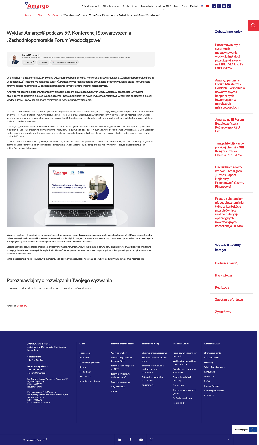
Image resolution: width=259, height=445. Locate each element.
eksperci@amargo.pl (36, 372)
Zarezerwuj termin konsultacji (66, 62)
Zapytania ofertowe (229, 299)
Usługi (135, 6)
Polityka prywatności (214, 390)
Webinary (208, 362)
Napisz (44, 62)
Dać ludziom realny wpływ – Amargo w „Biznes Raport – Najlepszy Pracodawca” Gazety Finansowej (229, 176)
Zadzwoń (30, 62)
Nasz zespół (85, 352)
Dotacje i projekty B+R (89, 362)
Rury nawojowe (118, 386)
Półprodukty (147, 6)
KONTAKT (209, 395)
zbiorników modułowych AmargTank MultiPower (39, 250)
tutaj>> (54, 81)
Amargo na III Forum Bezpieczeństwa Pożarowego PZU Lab (229, 125)
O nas (184, 6)
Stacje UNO (178, 385)
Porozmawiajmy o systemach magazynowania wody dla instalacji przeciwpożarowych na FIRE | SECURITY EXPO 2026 (229, 56)
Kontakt (194, 6)
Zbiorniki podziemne (120, 381)
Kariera (82, 367)
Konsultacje (209, 371)
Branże (114, 391)
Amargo (28, 15)
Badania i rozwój (226, 263)
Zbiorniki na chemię (91, 6)
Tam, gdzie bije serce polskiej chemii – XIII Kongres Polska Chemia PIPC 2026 (229, 149)
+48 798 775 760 (35, 369)
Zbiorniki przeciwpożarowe (154, 352)
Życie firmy (53, 15)
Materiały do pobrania (89, 381)
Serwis (126, 6)
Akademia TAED (163, 6)
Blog (176, 6)
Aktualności (85, 376)
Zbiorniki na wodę (111, 6)
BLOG (207, 381)
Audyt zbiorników (119, 352)
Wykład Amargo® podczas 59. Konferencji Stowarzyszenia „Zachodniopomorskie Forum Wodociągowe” (112, 15)
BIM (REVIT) (148, 385)
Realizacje (222, 287)
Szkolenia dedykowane (214, 367)
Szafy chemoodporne (182, 398)
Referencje (84, 357)
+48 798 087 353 (35, 359)
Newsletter (209, 376)
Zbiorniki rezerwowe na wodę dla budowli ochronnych (153, 369)
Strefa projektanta (212, 352)
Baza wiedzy (224, 275)
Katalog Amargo (211, 386)
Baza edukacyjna (211, 357)
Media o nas (85, 371)
